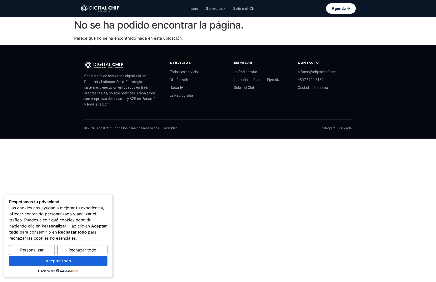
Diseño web (179, 80)
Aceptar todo (58, 260)
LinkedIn (345, 128)
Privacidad (170, 128)
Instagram (328, 128)
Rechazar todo (82, 249)
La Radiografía (181, 95)
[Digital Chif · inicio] (99, 8)
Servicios (216, 8)
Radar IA (176, 88)
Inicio (193, 8)
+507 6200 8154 (310, 80)
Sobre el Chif (245, 8)
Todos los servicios (185, 72)
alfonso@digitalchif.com (317, 72)
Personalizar (32, 249)
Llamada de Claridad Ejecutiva (258, 80)
